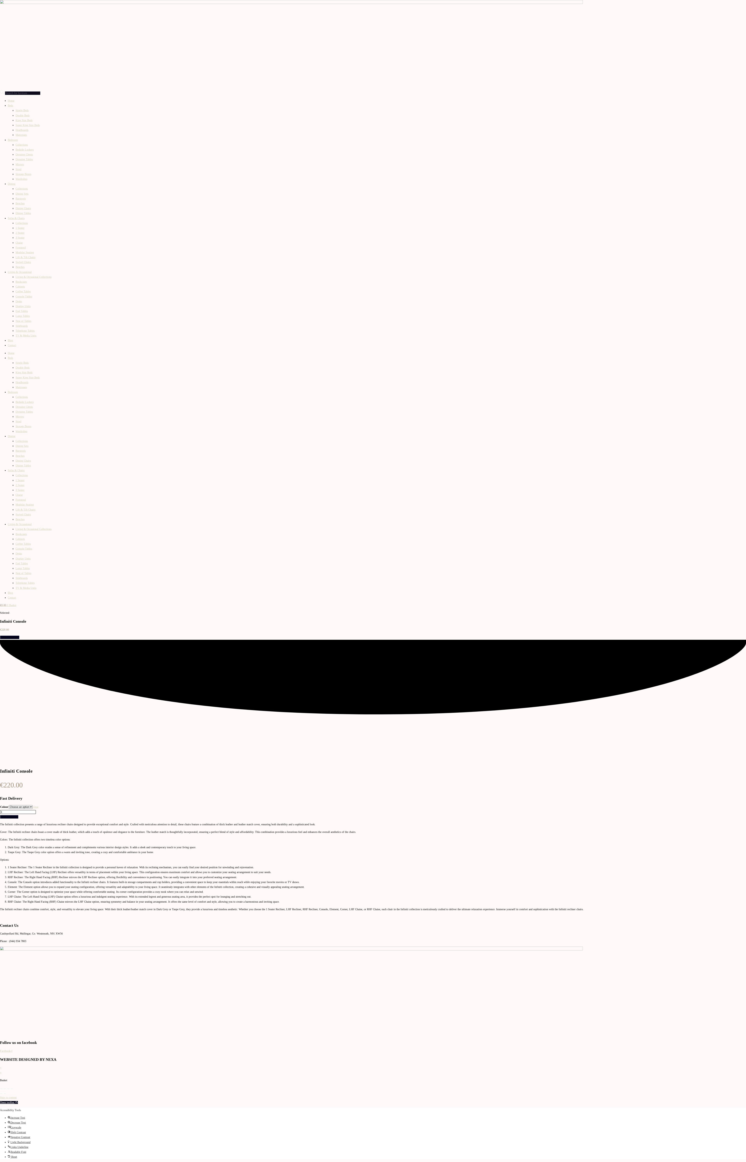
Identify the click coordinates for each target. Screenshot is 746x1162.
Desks (19, 301)
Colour (4, 806)
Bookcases (21, 281)
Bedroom (13, 140)
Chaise (19, 242)
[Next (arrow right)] (4, 1093)
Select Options (9, 637)
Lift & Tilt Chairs (25, 257)
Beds (10, 105)
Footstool (21, 247)
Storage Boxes (23, 174)
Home (11, 100)
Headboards (22, 130)
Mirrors (20, 164)
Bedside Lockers (25, 149)
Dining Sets (22, 193)
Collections (22, 144)
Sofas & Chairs (16, 218)
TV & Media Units (26, 335)
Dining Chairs (23, 208)
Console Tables (24, 296)
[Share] (8, 1088)
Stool (18, 169)
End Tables (22, 311)
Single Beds (22, 110)
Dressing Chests (24, 154)
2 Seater (20, 232)
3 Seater (20, 237)
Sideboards (22, 325)
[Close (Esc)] (11, 1088)
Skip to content (8, 1097)
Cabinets (20, 286)
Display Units (23, 306)
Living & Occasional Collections (33, 276)
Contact (12, 345)
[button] (9, 1102)
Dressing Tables (24, 159)
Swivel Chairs (23, 262)
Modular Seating (25, 252)
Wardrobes (21, 179)
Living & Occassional (20, 272)
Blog (10, 340)
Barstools (21, 198)
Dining (11, 183)
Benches (20, 203)
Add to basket (9, 816)
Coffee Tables (23, 291)
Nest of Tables (23, 321)
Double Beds (23, 115)
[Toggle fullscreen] (4, 1088)
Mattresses (21, 134)
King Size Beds (24, 120)
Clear (35, 806)
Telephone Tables (25, 330)
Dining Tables (23, 213)
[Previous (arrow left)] (1, 1093)
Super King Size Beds (28, 125)
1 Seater (20, 228)
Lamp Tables (23, 316)
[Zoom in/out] (1, 1088)
